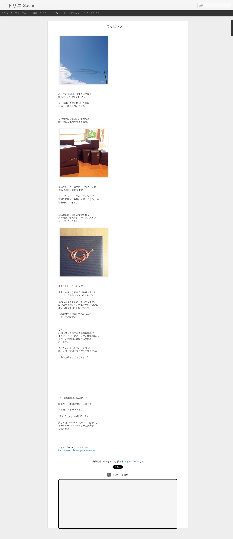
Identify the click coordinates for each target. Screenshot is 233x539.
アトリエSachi (131, 461)
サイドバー (55, 13)
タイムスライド (91, 13)
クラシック (7, 13)
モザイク (43, 13)
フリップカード (22, 13)
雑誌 (35, 13)
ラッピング (115, 26)
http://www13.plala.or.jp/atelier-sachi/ (76, 450)
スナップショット (72, 13)
